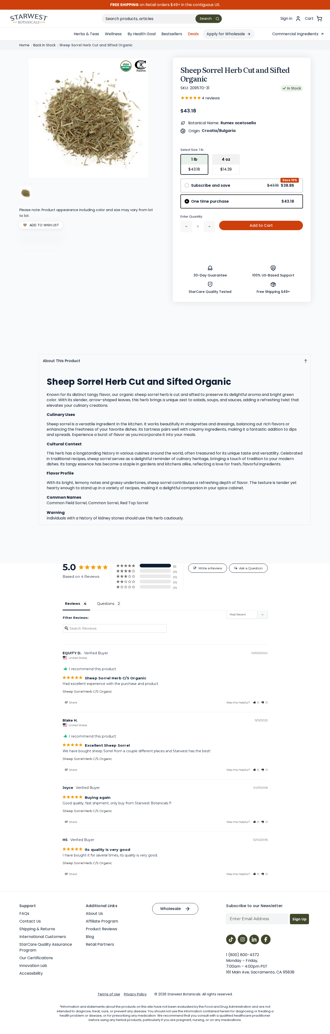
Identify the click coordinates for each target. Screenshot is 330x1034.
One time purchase (242, 201)
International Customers (42, 936)
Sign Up (299, 919)
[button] (256, 702)
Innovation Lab (33, 965)
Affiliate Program (102, 921)
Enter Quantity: (191, 216)
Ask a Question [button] (251, 568)
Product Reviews (101, 929)
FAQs (24, 913)
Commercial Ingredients (295, 34)
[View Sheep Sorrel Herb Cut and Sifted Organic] (25, 192)
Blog (90, 936)
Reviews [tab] (72, 603)
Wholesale (170, 908)
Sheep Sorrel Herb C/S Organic (87, 691)
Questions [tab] (105, 603)
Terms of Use (109, 994)
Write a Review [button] (210, 568)
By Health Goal (142, 34)
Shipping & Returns (37, 929)
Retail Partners (100, 944)
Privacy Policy (135, 994)
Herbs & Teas (86, 34)
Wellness (113, 34)
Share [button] (72, 702)
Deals (193, 34)
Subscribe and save (242, 185)
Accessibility (31, 973)
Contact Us (30, 921)
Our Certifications (36, 958)
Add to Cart (261, 225)
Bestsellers (171, 34)
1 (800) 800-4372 (242, 955)
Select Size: (192, 149)
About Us (94, 913)
